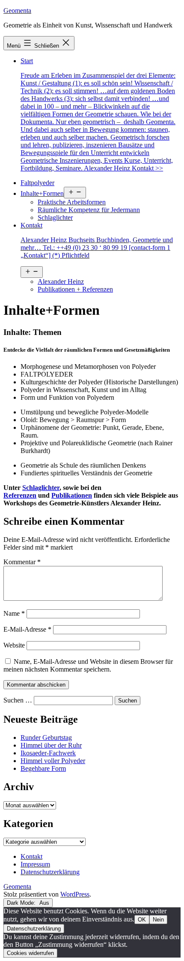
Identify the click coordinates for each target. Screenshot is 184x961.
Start (98, 114)
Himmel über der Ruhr (51, 745)
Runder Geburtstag (46, 737)
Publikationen (71, 495)
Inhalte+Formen (42, 193)
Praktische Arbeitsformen (72, 202)
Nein (158, 919)
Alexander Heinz (61, 281)
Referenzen (19, 495)
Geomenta (17, 10)
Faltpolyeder (37, 182)
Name (14, 613)
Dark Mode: (22, 903)
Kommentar (22, 562)
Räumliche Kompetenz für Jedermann (89, 209)
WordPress (74, 894)
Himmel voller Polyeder (53, 760)
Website (14, 645)
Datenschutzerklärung (34, 928)
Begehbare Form (43, 768)
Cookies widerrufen (30, 953)
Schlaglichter (55, 217)
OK (142, 919)
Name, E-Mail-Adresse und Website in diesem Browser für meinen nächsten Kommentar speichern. (88, 665)
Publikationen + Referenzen (75, 289)
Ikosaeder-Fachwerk (48, 753)
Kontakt (97, 240)
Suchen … (17, 700)
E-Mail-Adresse (27, 629)
